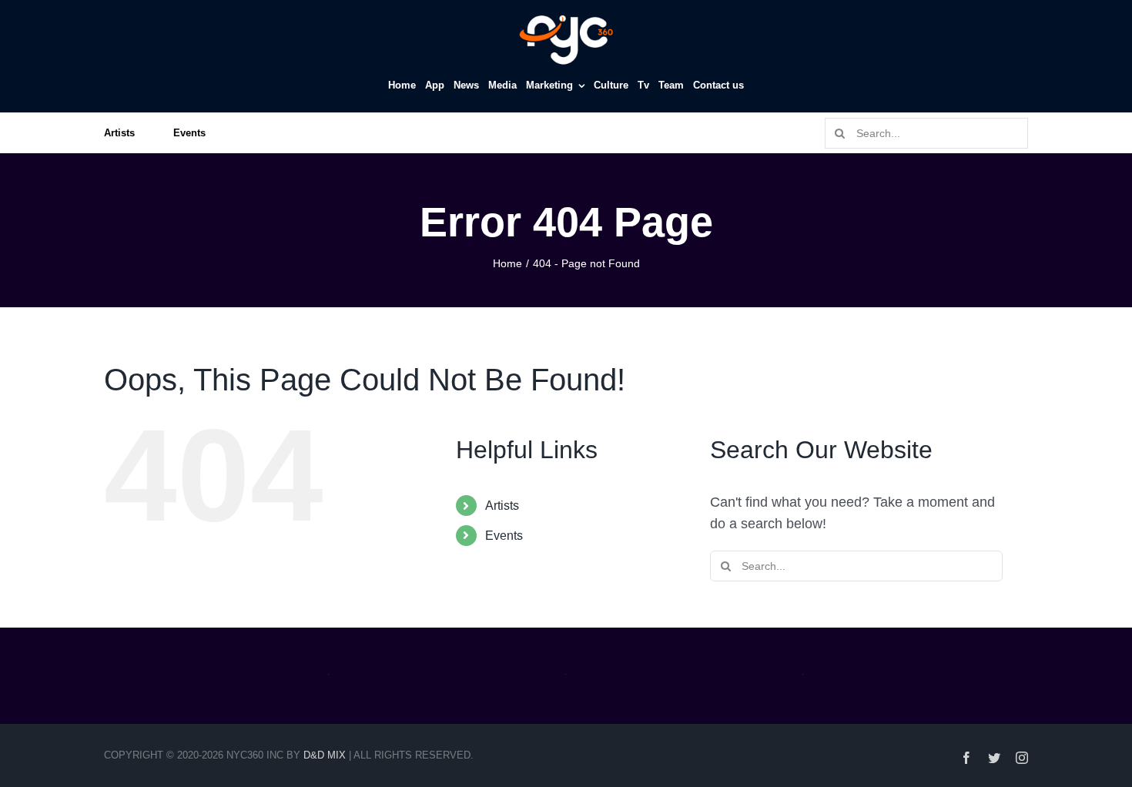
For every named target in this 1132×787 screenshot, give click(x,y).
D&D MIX (324, 755)
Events (504, 535)
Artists (502, 505)
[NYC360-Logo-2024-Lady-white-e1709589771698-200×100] (566, 17)
